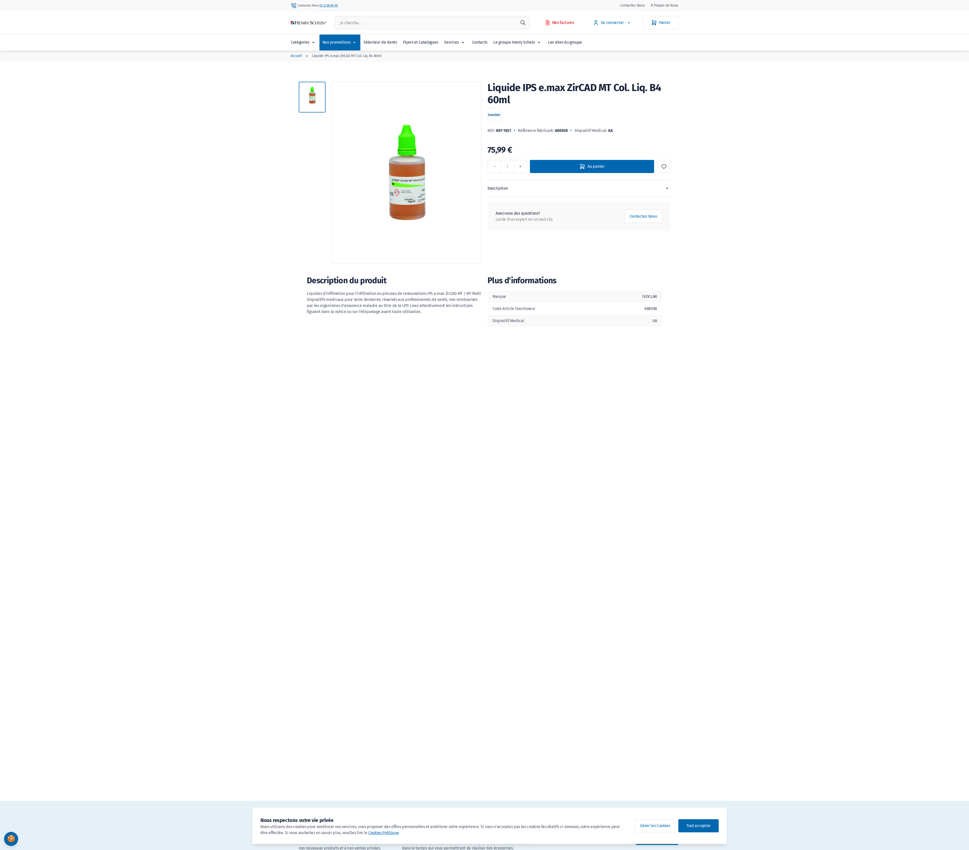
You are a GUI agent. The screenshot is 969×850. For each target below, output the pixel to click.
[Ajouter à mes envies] (663, 166)
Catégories (300, 42)
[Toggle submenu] (313, 42)
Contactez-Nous (632, 5)
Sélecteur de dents (380, 42)
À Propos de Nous (664, 5)
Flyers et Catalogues (420, 42)
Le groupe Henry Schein (514, 42)
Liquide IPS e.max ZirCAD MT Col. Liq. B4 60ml (346, 56)
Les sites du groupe (565, 42)
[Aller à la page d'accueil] (309, 23)
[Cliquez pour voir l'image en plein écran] (406, 172)
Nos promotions (336, 42)
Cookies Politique (383, 832)
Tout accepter (698, 825)
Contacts (479, 42)
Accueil (296, 56)
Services (451, 42)
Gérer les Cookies (655, 825)
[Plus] (520, 166)
